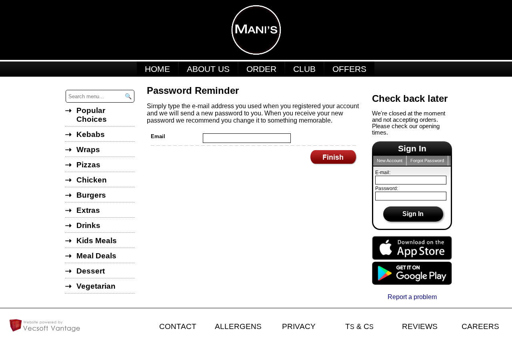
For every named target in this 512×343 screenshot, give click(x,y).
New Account (389, 160)
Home (157, 69)
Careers (480, 326)
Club (304, 69)
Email (158, 136)
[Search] (128, 96)
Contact (177, 326)
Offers (349, 69)
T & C (359, 326)
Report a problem (412, 296)
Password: (386, 188)
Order (261, 69)
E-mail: (382, 172)
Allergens (238, 326)
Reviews (420, 326)
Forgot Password (427, 160)
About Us (208, 69)
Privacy (299, 326)
